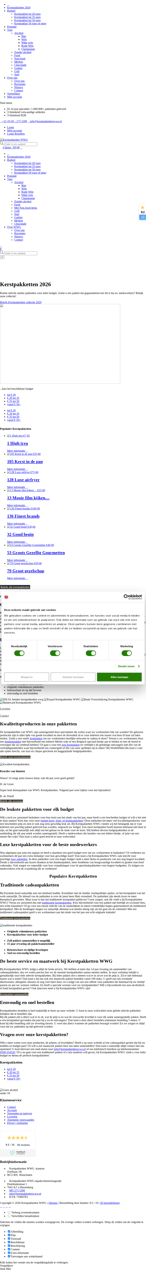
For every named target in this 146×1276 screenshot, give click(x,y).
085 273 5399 (17, 1190)
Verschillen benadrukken (25, 1216)
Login (10, 127)
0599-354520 (7, 1052)
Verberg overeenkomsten (25, 1212)
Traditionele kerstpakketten (15, 918)
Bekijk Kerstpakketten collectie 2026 (20, 302)
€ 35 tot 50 (13, 401)
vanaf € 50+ (14, 404)
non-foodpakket (71, 744)
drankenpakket (13, 741)
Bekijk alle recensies (11, 801)
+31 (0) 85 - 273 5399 (14, 121)
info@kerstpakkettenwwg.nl (46, 121)
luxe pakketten (19, 859)
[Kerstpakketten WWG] (14, 139)
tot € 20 (11, 394)
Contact (4, 715)
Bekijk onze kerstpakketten (15, 757)
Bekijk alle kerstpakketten (15, 587)
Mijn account (14, 130)
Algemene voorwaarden (20, 1119)
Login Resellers (16, 133)
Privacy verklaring (17, 1122)
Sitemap (53, 1202)
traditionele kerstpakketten (56, 902)
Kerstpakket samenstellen (14, 994)
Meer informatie (16, 450)
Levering (5, 708)
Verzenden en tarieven (19, 1113)
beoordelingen (110, 1202)
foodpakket (36, 738)
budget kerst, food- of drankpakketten (62, 820)
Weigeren (27, 676)
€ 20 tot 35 (13, 397)
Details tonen (126, 666)
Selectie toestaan (73, 676)
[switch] (55, 653)
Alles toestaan (119, 676)
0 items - (11, 147)
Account (12, 1110)
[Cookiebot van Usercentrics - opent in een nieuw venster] (126, 597)
